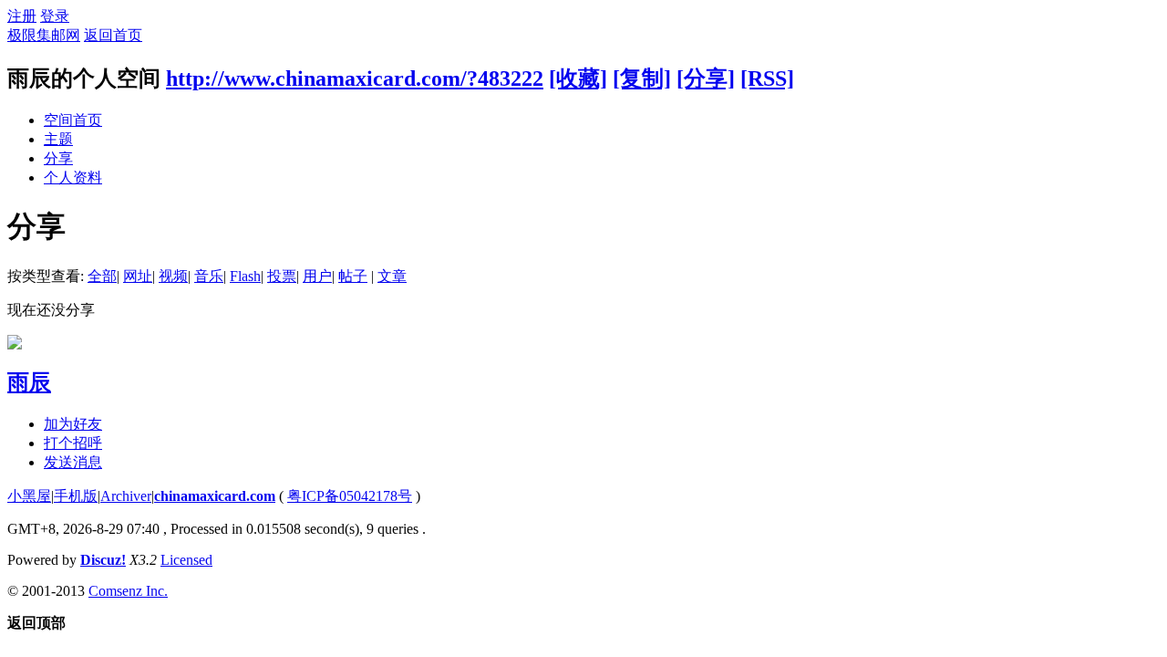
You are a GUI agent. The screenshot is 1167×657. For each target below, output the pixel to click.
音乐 (208, 276)
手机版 (76, 496)
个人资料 (73, 177)
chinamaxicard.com (214, 496)
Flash (245, 276)
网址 (137, 276)
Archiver (125, 496)
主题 (58, 139)
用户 (317, 276)
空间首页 (73, 120)
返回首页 (113, 35)
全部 (102, 276)
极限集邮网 (43, 35)
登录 (54, 16)
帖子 (352, 276)
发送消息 (73, 462)
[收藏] (578, 78)
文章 (392, 276)
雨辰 (29, 382)
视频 (173, 276)
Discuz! (103, 560)
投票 (281, 276)
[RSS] (767, 78)
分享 (58, 158)
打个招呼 (73, 443)
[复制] (642, 78)
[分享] (705, 78)
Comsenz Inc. (128, 591)
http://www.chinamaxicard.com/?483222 (354, 78)
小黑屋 (29, 496)
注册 (21, 16)
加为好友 (73, 424)
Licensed (186, 560)
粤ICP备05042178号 (349, 496)
